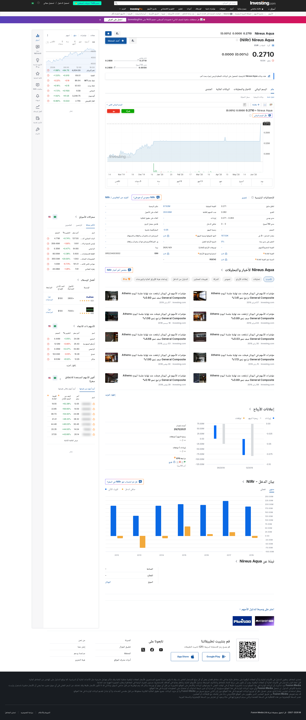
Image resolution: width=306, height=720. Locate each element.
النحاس (92, 91)
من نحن (81, 640)
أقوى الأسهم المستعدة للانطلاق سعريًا (80, 379)
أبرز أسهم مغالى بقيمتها (67, 388)
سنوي (271, 489)
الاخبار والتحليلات (242, 89)
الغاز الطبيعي (90, 101)
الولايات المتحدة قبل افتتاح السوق (209, 14)
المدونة (128, 640)
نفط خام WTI (89, 80)
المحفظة (127, 653)
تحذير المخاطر (10, 712)
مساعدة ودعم (79, 653)
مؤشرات (83, 35)
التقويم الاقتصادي (167, 9)
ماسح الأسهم (152, 9)
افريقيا (130, 14)
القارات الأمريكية (174, 14)
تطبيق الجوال (125, 646)
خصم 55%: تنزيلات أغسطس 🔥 (87, 3)
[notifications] (38, 2)
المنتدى (208, 89)
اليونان (108, 581)
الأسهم (270, 14)
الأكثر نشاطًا (90, 225)
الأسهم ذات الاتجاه (86, 326)
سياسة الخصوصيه (27, 712)
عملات (92, 35)
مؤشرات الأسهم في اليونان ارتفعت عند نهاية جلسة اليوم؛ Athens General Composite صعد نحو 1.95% (154, 357)
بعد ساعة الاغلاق (188, 14)
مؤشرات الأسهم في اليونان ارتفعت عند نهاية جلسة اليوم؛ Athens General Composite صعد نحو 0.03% (242, 336)
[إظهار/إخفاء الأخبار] (244, 104)
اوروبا (163, 14)
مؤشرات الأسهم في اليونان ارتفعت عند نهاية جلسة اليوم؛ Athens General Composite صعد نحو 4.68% (154, 336)
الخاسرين (68, 225)
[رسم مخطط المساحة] (265, 104)
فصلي (263, 489)
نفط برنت (91, 85)
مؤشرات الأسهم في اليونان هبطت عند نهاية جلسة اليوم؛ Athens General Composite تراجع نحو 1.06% (154, 316)
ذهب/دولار (91, 70)
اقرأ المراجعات (49, 298)
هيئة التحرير (80, 659)
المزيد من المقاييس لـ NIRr (116, 197)
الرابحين (79, 225)
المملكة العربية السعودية (243, 14)
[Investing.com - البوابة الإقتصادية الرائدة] (262, 3)
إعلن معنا (81, 646)
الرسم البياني (261, 89)
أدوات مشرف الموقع (122, 659)
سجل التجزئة (245, 97)
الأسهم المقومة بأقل (118, 14)
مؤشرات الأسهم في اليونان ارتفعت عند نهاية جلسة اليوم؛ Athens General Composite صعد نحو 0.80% (154, 295)
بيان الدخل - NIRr (260, 481)
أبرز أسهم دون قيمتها (87, 388)
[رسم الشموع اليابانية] (271, 104)
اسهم (68, 35)
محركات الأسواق (87, 216)
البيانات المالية (223, 89)
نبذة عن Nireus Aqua (257, 561)
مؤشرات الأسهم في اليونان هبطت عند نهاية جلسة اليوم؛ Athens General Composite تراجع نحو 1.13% (242, 357)
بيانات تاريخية (258, 97)
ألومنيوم (92, 96)
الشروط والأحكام (44, 712)
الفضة (93, 75)
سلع (75, 35)
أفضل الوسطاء (88, 279)
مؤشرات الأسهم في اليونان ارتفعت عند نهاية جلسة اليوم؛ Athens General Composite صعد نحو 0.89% (242, 316)
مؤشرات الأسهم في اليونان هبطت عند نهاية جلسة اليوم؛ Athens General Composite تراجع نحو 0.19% (154, 378)
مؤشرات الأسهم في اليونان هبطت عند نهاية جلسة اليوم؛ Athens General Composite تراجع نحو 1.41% (242, 295)
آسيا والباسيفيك (140, 14)
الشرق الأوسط (154, 14)
